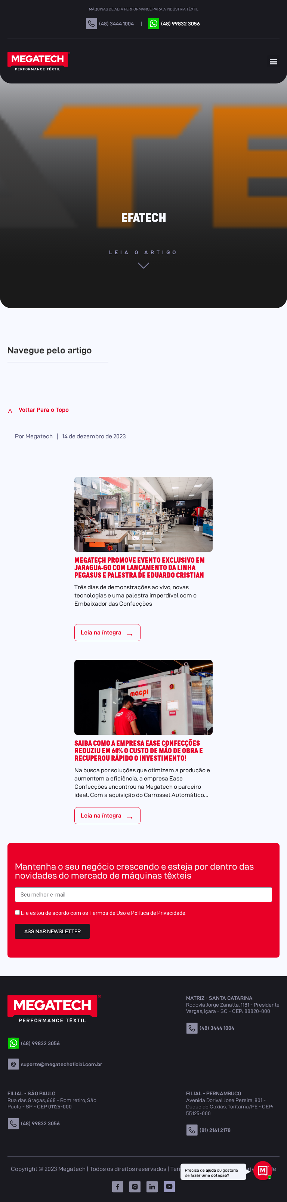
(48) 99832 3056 (180, 24)
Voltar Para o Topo (38, 411)
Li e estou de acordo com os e (103, 913)
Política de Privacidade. (158, 913)
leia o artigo (143, 252)
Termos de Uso (107, 913)
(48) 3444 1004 (116, 24)
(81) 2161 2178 (215, 1130)
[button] (273, 61)
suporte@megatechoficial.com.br (61, 1064)
